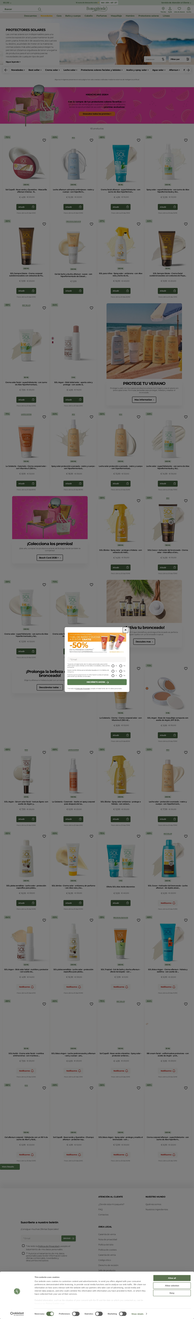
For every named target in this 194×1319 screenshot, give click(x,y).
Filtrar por (175, 59)
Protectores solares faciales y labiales (101, 70)
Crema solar (51, 70)
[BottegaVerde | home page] (97, 9)
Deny (172, 1293)
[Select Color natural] (147, 688)
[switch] (76, 1314)
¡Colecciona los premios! (50, 543)
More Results (8, 1167)
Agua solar (158, 70)
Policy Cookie (53, 1303)
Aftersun (173, 70)
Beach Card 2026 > (49, 557)
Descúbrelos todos (49, 687)
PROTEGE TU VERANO (144, 383)
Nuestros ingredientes (157, 1209)
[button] (6, 70)
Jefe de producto (106, 1270)
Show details (137, 1314)
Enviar (66, 1238)
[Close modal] (125, 630)
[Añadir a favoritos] (44, 140)
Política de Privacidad (82, 688)
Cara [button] (59, 16)
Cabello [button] (89, 16)
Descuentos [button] (30, 16)
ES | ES (6, 3)
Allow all (172, 1278)
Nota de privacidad (107, 1239)
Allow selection (172, 1285)
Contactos (103, 1214)
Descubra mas (144, 641)
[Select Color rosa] (52, 338)
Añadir (21, 207)
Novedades (17, 70)
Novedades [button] (47, 16)
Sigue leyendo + (13, 62)
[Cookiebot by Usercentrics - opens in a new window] (17, 1314)
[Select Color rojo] (52, 342)
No (124, 666)
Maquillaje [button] (116, 16)
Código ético (104, 1260)
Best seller (34, 70)
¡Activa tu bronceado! (144, 627)
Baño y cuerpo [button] (73, 16)
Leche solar (69, 70)
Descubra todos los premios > (97, 114)
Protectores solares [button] (148, 16)
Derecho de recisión (108, 1265)
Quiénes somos (153, 1204)
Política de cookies (107, 1250)
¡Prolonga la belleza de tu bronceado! (50, 673)
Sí (116, 666)
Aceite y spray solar (136, 70)
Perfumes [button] (101, 16)
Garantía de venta (107, 1234)
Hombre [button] (130, 16)
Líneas (166, 16)
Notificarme (166, 903)
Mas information (143, 399)
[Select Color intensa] (147, 1024)
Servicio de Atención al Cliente (175, 3)
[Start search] (39, 9)
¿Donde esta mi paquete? (111, 1204)
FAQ (100, 1209)
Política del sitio (105, 1244)
